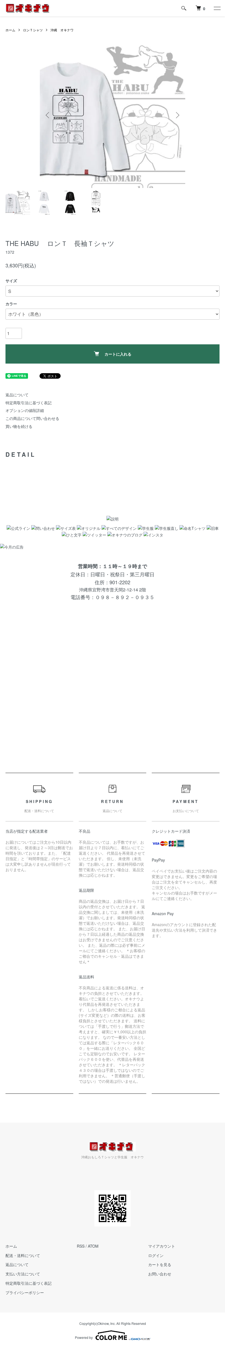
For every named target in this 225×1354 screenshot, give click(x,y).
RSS (81, 1246)
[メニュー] (217, 8)
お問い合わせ (159, 1274)
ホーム (10, 29)
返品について (17, 394)
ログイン (156, 1255)
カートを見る (159, 1264)
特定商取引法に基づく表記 (28, 402)
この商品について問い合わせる (32, 418)
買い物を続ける (18, 426)
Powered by (84, 1337)
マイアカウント (161, 1246)
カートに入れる (118, 354)
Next (177, 115)
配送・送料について (22, 1255)
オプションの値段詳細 (24, 410)
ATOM (93, 1246)
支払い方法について (22, 1274)
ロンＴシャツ (33, 29)
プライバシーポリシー (24, 1292)
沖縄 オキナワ (62, 29)
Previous (48, 115)
